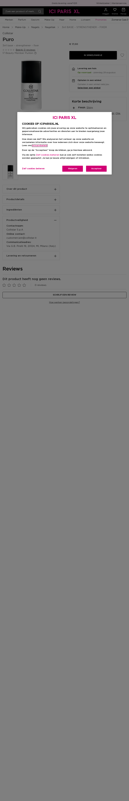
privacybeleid (39, 146)
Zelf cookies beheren (33, 169)
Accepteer (96, 169)
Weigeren (72, 169)
